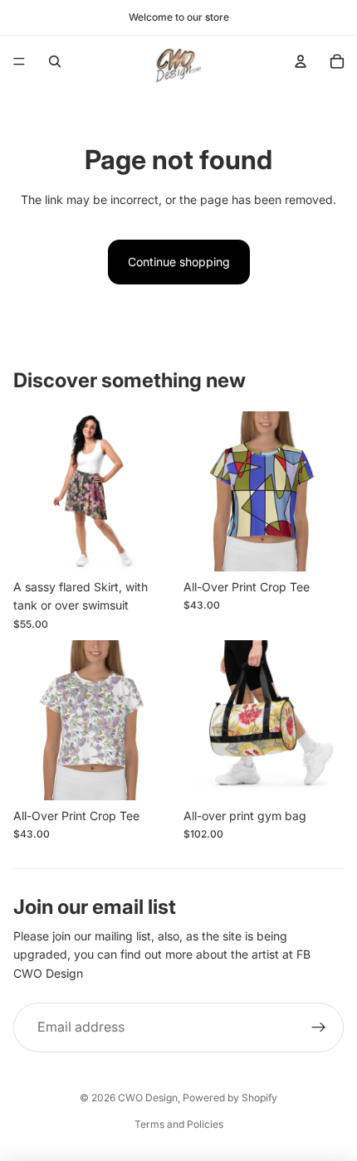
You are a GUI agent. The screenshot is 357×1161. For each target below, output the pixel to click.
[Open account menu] (300, 61)
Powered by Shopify (230, 1097)
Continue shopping (179, 262)
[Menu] (19, 61)
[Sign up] (318, 1027)
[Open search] (55, 61)
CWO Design (148, 1097)
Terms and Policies (178, 1124)
